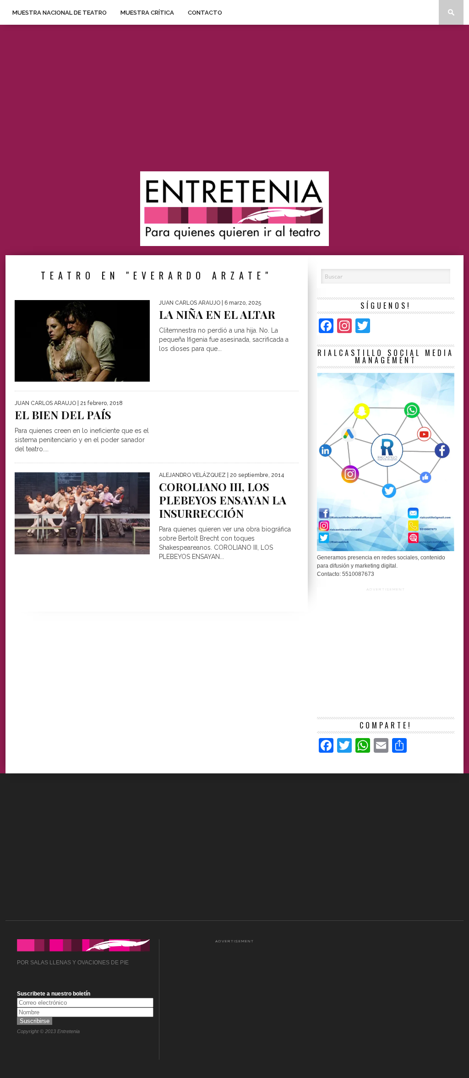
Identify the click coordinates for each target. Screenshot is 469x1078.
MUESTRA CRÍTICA (147, 12)
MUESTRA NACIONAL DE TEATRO (59, 12)
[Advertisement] (234, 98)
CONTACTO (205, 12)
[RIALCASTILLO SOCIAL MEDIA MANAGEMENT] (385, 549)
